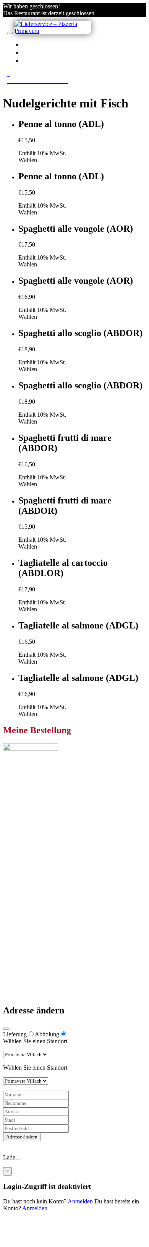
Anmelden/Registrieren (77, 60)
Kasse (25, 909)
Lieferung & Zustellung (46, 953)
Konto (42, 52)
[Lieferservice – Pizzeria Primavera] (53, 31)
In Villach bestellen (72, 44)
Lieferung (15, 1034)
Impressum (31, 967)
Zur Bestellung (21, 823)
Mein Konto (33, 903)
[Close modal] (6, 1029)
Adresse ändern (21, 1137)
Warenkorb (31, 916)
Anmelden (80, 1201)
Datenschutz (33, 960)
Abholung (47, 1034)
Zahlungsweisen (38, 946)
